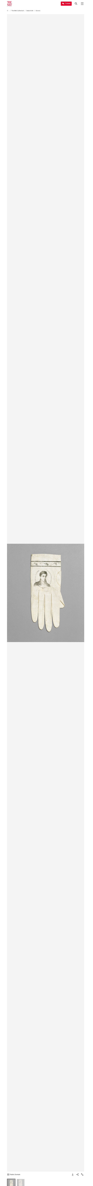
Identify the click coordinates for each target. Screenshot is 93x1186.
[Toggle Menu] (82, 4)
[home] (8, 11)
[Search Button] (76, 4)
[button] (45, 593)
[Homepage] (9, 3)
